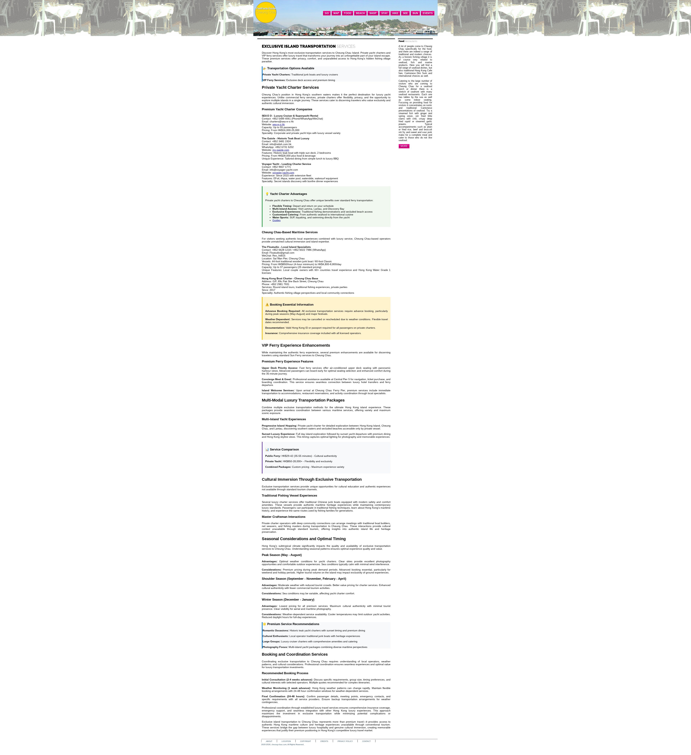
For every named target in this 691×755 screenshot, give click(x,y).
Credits (324, 741)
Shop (372, 13)
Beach (360, 13)
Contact (366, 741)
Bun (415, 13)
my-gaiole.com (280, 149)
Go (327, 13)
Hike (395, 13)
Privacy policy (345, 741)
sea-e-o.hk (278, 124)
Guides (276, 220)
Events (428, 13)
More (404, 146)
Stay (384, 13)
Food (347, 13)
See (405, 13)
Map (336, 13)
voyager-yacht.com (283, 172)
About (269, 741)
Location (286, 741)
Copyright (305, 741)
